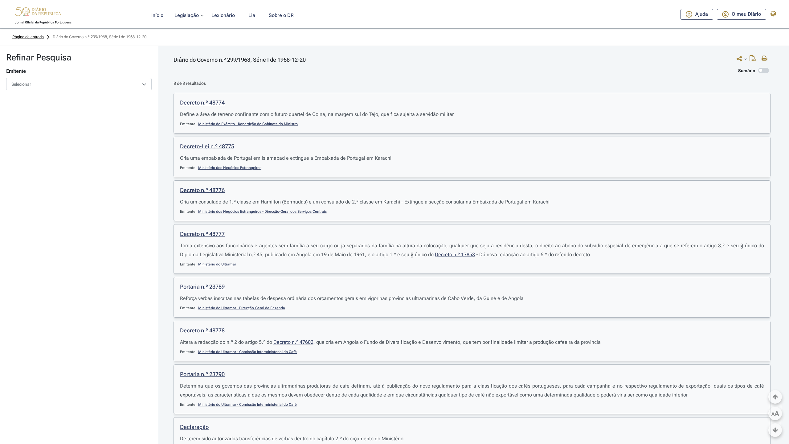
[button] (38, 12)
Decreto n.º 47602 (293, 342)
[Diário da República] (38, 13)
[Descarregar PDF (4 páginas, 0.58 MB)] (754, 59)
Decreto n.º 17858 (455, 254)
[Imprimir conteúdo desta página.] (766, 58)
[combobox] (79, 84)
